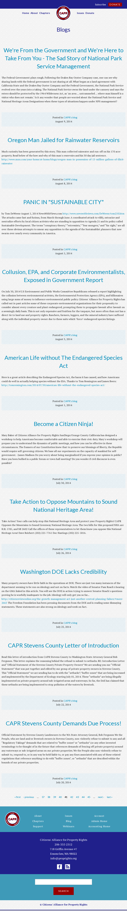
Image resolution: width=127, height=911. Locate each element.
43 (77, 796)
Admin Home (99, 821)
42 (71, 796)
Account (99, 816)
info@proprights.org (63, 858)
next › (101, 796)
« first (18, 796)
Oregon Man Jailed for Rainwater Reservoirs (64, 139)
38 (48, 796)
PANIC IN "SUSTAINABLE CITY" (63, 201)
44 (83, 796)
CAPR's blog (70, 117)
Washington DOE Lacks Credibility (63, 571)
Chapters (44, 12)
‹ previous (29, 796)
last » (109, 796)
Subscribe (100, 4)
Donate (115, 4)
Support (38, 826)
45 (89, 796)
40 (60, 796)
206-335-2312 (63, 844)
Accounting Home (99, 826)
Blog (68, 821)
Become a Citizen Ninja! (63, 423)
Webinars (68, 826)
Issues (80, 12)
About (34, 12)
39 (54, 796)
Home (25, 12)
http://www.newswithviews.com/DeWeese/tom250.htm (93, 213)
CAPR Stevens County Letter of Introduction (63, 645)
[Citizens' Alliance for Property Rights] (63, 13)
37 (43, 796)
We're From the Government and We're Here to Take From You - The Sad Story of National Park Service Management (63, 58)
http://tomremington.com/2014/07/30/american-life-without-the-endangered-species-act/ (53, 385)
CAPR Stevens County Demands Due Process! (63, 723)
